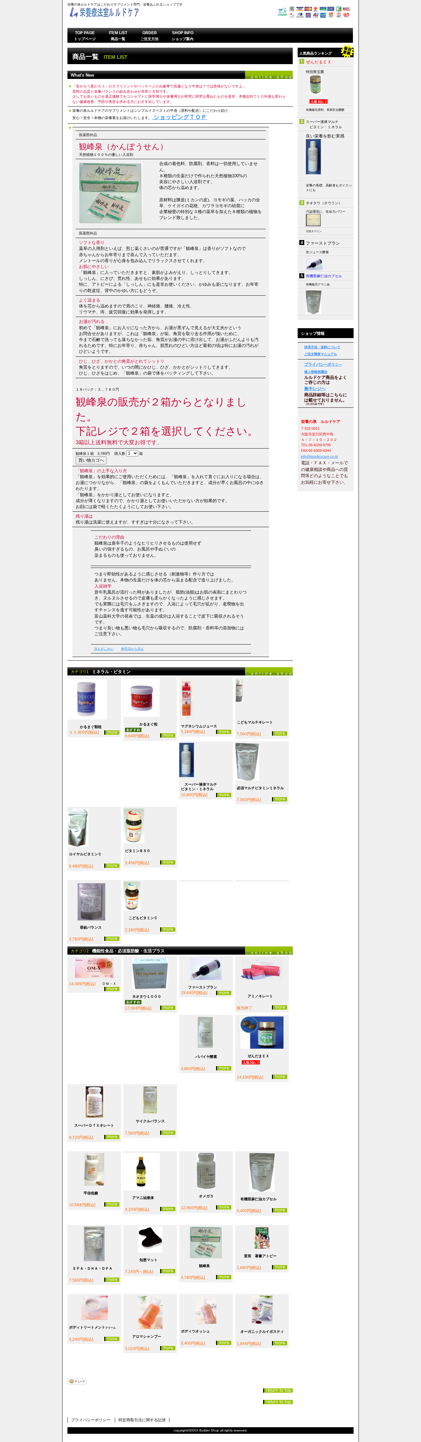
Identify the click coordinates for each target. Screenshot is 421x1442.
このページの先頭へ (278, 1390)
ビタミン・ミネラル (326, 127)
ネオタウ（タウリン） (324, 203)
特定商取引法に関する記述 (142, 1420)
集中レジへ (315, 388)
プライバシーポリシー (91, 1420)
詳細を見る (111, 732)
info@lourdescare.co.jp (319, 456)
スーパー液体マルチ (322, 122)
